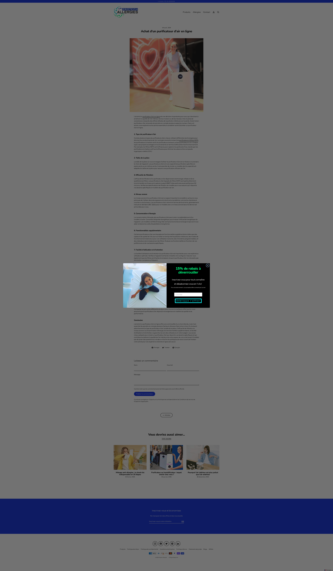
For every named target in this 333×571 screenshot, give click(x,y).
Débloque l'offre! (188, 301)
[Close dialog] (207, 265)
